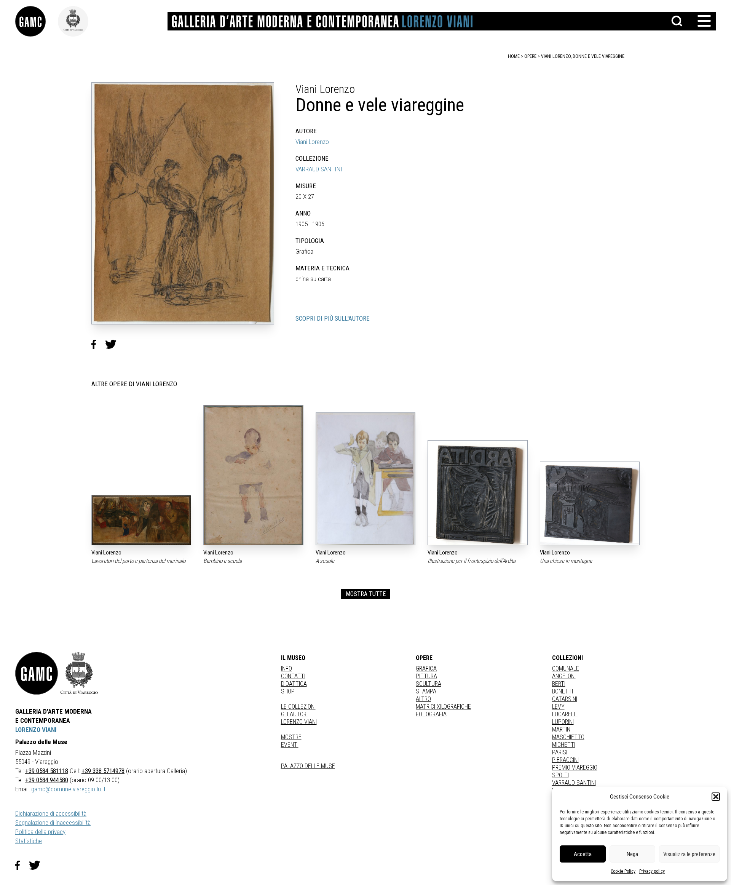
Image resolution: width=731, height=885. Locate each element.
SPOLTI (560, 775)
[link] (36, 21)
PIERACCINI (565, 760)
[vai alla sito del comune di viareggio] (79, 673)
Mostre (291, 737)
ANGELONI (564, 676)
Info (286, 668)
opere (530, 56)
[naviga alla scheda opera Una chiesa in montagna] (589, 503)
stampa (426, 691)
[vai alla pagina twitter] (37, 865)
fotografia (431, 714)
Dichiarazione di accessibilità (50, 813)
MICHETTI (563, 744)
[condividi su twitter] (114, 344)
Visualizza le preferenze (689, 854)
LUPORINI (563, 721)
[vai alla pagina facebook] (22, 865)
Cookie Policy (623, 871)
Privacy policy (652, 871)
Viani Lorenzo (312, 141)
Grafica (426, 668)
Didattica (294, 683)
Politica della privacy (40, 831)
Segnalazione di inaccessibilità (53, 822)
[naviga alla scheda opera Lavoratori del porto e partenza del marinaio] (141, 520)
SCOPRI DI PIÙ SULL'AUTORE (332, 318)
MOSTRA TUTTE (366, 593)
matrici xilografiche (443, 706)
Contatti (293, 676)
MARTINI (561, 729)
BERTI (558, 683)
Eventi (289, 744)
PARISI (559, 752)
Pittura (426, 676)
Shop (288, 691)
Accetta (583, 854)
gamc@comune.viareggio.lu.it (68, 789)
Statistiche (28, 841)
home (514, 56)
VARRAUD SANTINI (318, 169)
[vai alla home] (36, 673)
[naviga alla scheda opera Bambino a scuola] (253, 475)
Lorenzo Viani (299, 721)
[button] (716, 796)
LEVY (558, 706)
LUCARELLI (565, 714)
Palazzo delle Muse (308, 766)
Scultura (428, 683)
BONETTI (562, 691)
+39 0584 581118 (46, 771)
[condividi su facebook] (98, 344)
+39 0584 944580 (46, 780)
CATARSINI (564, 699)
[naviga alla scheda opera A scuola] (365, 479)
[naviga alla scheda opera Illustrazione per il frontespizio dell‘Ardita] (477, 493)
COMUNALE (565, 668)
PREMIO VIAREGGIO (574, 767)
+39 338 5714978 (102, 771)
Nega (632, 854)
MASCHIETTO (568, 737)
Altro (423, 699)
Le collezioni (298, 706)
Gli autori (294, 714)
